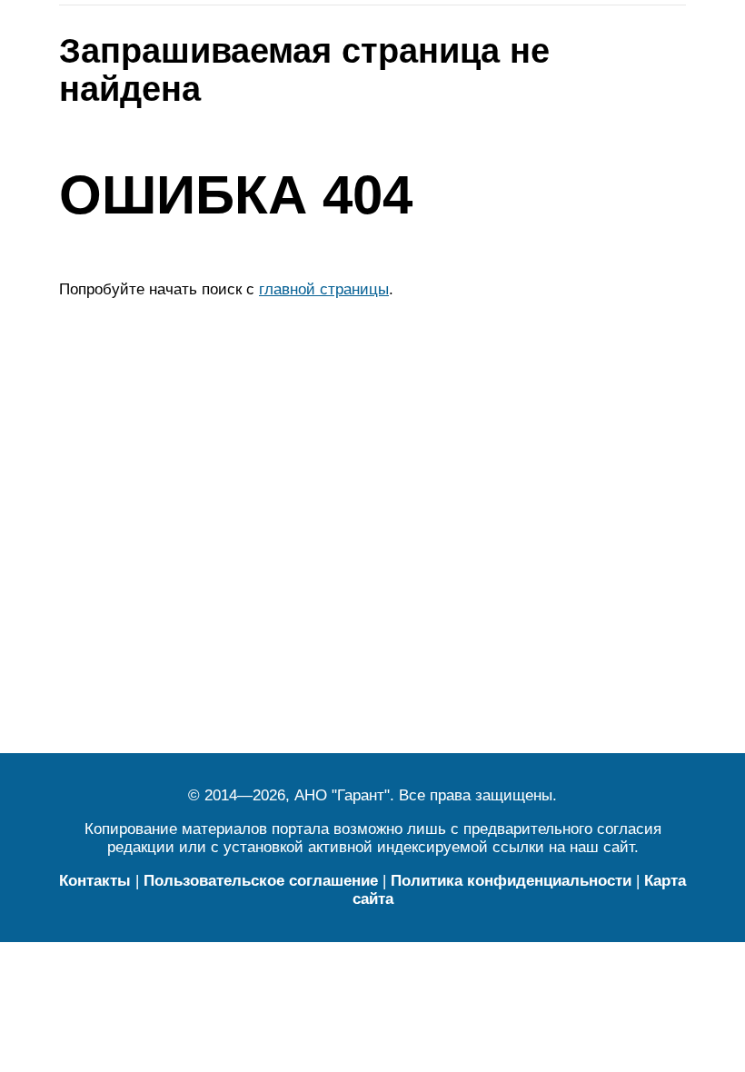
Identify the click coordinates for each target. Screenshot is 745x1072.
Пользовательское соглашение (261, 880)
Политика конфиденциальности (511, 880)
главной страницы (324, 289)
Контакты (95, 880)
